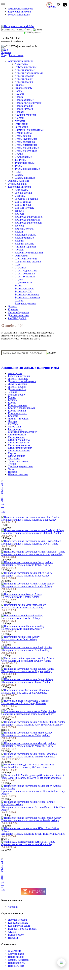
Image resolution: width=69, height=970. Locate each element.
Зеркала (19, 84)
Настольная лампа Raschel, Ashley (20, 618)
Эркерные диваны (18, 180)
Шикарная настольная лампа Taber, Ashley (25, 575)
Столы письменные (26, 144)
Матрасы (20, 120)
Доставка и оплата (18, 315)
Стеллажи (20, 267)
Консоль (19, 225)
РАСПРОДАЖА (17, 318)
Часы (18, 171)
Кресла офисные (24, 99)
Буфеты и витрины (26, 67)
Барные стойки (23, 192)
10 (2, 503)
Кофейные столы (24, 228)
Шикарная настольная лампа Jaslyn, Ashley (25, 565)
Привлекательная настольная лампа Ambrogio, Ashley (31, 554)
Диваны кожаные (25, 70)
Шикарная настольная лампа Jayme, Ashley (25, 682)
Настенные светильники (29, 252)
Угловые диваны (17, 183)
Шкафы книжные (25, 177)
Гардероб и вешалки (26, 198)
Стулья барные (23, 156)
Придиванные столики (28, 261)
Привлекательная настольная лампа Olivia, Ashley (29, 543)
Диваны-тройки (24, 82)
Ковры (18, 90)
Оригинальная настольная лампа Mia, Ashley (26, 844)
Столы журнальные (26, 138)
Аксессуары (21, 64)
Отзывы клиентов (18, 959)
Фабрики (13, 906)
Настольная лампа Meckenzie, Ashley (22, 607)
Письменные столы (26, 258)
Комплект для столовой (28, 222)
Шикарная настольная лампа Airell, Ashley (25, 650)
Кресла (19, 96)
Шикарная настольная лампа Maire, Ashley (25, 735)
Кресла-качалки (24, 105)
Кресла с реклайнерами (28, 102)
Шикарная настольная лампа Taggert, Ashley (26, 671)
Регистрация (16, 55)
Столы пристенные (26, 150)
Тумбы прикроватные (27, 168)
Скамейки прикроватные (29, 129)
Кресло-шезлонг (24, 108)
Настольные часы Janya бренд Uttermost (24, 692)
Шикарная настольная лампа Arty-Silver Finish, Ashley (32, 724)
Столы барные (23, 135)
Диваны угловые (24, 76)
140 (3, 511)
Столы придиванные (27, 147)
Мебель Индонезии (19, 14)
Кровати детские (24, 243)
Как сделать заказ (18, 922)
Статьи (12, 931)
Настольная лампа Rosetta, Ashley (20, 596)
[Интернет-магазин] (17, 26)
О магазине (14, 950)
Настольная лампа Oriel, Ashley (19, 639)
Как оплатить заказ (19, 925)
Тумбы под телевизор (27, 294)
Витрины (20, 195)
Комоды (19, 93)
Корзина (6, 52)
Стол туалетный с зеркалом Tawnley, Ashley (26, 660)
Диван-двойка (23, 201)
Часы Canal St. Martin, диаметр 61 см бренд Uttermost (31, 777)
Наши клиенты (16, 962)
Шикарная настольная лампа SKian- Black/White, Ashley (33, 833)
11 (2, 506)
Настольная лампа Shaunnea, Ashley (21, 628)
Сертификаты (16, 953)
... (2, 509)
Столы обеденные (25, 141)
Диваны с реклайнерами (29, 73)
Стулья (19, 153)
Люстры (19, 117)
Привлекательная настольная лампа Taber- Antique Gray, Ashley (33, 792)
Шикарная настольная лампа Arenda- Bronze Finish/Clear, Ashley (33, 808)
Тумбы (18, 165)
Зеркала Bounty (23, 87)
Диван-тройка (23, 204)
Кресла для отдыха (25, 234)
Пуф (17, 264)
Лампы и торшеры (25, 114)
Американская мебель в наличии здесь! (30, 367)
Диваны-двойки (24, 79)
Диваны (12, 306)
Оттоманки (21, 123)
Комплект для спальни (28, 219)
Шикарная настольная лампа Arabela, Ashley (26, 586)
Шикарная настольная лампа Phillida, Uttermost (28, 756)
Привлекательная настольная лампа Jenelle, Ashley (30, 820)
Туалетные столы (24, 162)
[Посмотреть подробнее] (30, 517)
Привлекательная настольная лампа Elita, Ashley (28, 519)
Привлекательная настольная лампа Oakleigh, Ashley (31, 533)
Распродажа (21, 126)
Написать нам (16, 965)
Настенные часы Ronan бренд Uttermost (23, 703)
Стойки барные (23, 132)
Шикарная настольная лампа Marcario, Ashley (27, 745)
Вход (4, 55)
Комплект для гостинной (29, 216)
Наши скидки (16, 956)
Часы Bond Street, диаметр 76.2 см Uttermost (26, 767)
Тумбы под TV (23, 291)
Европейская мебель (19, 11)
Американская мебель (20, 8)
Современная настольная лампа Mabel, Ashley (27, 714)
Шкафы (19, 174)
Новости (13, 937)
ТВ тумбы (20, 159)
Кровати (19, 111)
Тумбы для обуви (24, 288)
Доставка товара (17, 919)
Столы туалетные (25, 276)
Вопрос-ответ (16, 934)
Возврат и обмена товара (22, 928)
